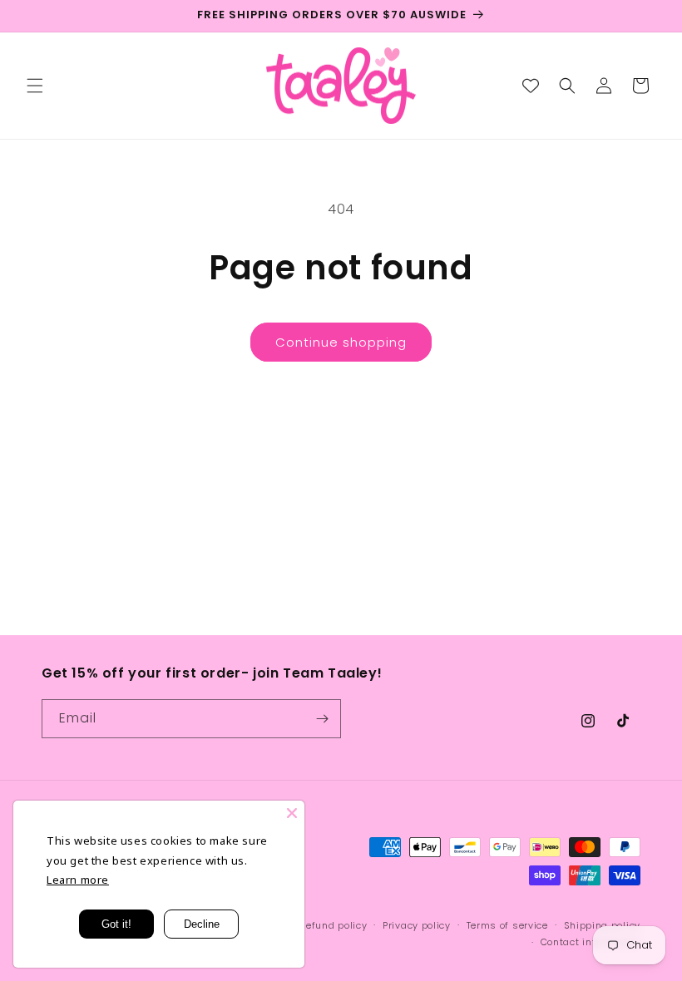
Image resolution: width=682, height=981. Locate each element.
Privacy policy (417, 925)
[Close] (292, 813)
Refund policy (333, 925)
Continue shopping (341, 342)
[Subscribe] (322, 718)
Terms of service (507, 925)
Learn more (78, 879)
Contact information (590, 942)
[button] (35, 85)
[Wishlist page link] (530, 85)
